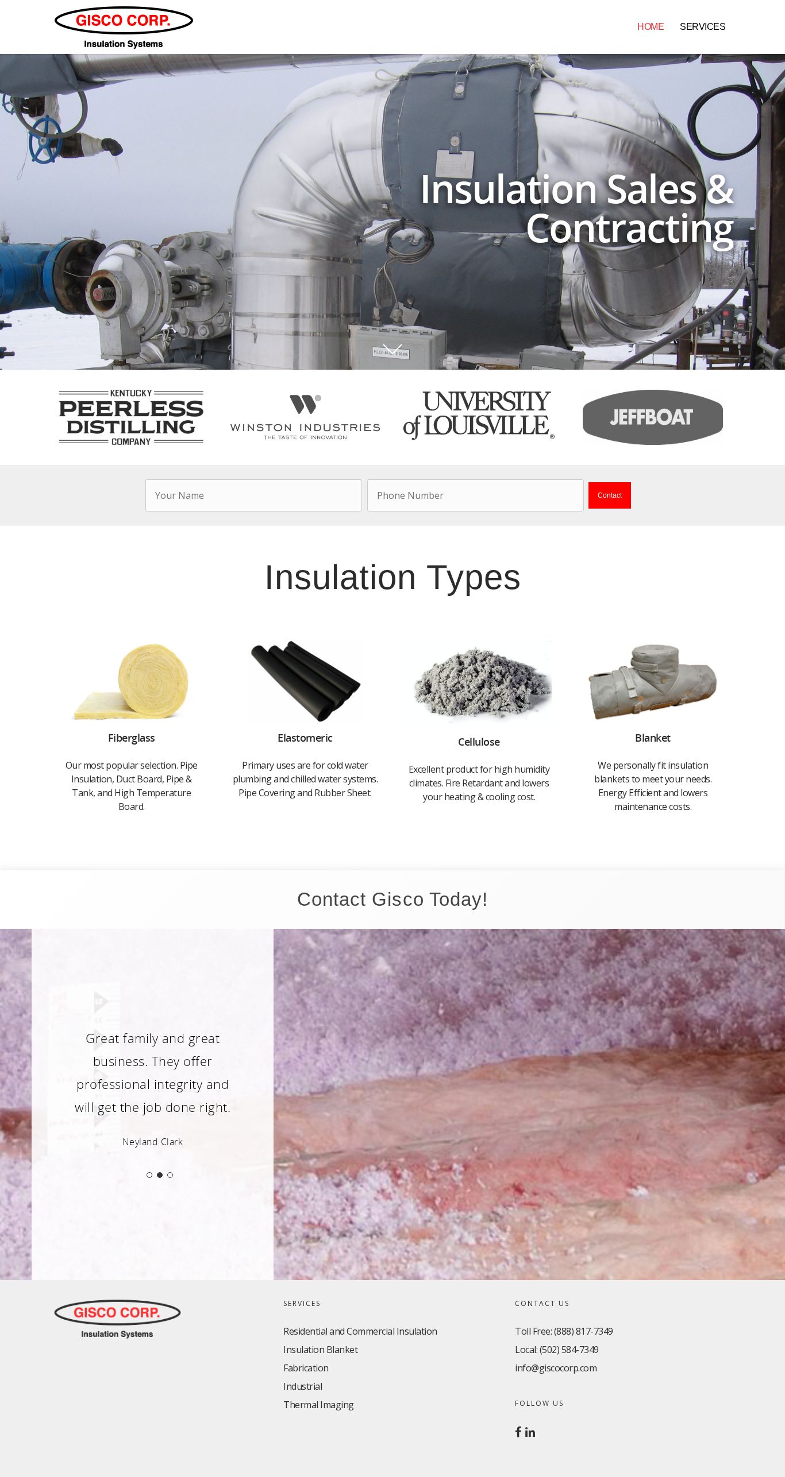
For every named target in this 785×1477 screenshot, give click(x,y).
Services (702, 27)
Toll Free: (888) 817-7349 (564, 1331)
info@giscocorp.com (556, 1368)
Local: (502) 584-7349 (557, 1349)
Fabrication (306, 1368)
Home (650, 27)
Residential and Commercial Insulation (360, 1331)
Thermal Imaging (318, 1404)
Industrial (302, 1386)
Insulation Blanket (320, 1349)
